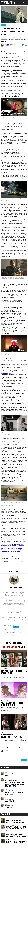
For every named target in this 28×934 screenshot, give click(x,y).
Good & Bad (16, 627)
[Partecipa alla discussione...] (15, 754)
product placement (6, 373)
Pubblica (24, 760)
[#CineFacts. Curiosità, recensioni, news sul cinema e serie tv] (9, 3)
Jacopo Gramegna (10, 44)
